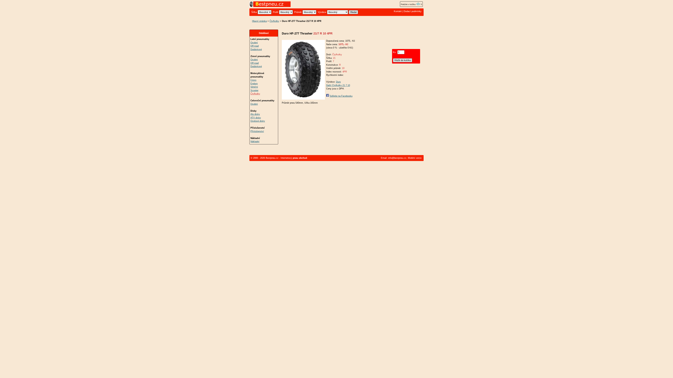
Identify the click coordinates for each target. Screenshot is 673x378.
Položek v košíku (408, 4)
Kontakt (398, 11)
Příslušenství (257, 131)
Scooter (254, 90)
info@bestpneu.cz (397, 158)
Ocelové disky (257, 121)
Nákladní (254, 141)
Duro (338, 81)
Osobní (254, 42)
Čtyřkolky (274, 21)
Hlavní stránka (259, 21)
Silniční (254, 87)
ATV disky (255, 117)
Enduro (254, 83)
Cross (253, 80)
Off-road (254, 46)
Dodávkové (256, 49)
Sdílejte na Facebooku (341, 96)
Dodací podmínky (413, 11)
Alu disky (255, 114)
